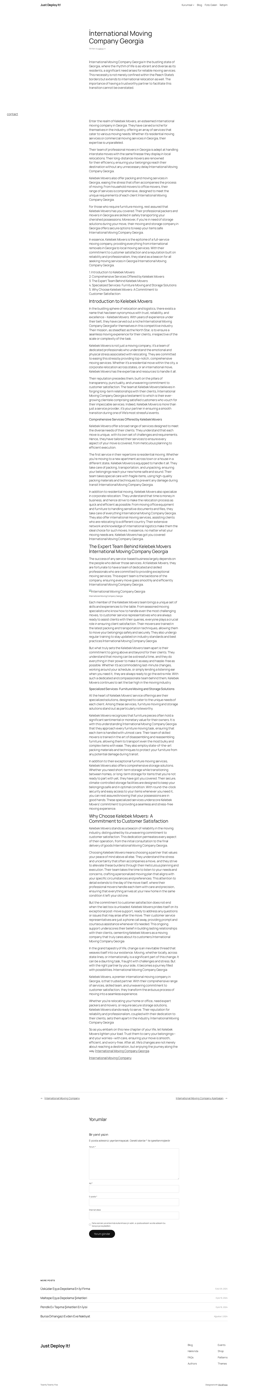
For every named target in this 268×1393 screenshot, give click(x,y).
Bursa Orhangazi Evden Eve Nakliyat (65, 1316)
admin (101, 48)
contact (12, 114)
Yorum (92, 1146)
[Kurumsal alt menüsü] (193, 5)
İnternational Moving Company (110, 1058)
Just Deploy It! (50, 5)
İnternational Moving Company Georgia (122, 1051)
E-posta (93, 1196)
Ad (91, 1183)
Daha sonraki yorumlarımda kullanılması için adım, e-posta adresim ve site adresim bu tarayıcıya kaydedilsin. (128, 1224)
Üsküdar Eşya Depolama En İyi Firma (65, 1289)
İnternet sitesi (95, 1209)
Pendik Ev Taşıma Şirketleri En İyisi (63, 1307)
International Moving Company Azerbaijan (199, 1098)
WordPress (223, 1384)
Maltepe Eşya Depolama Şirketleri (63, 1298)
